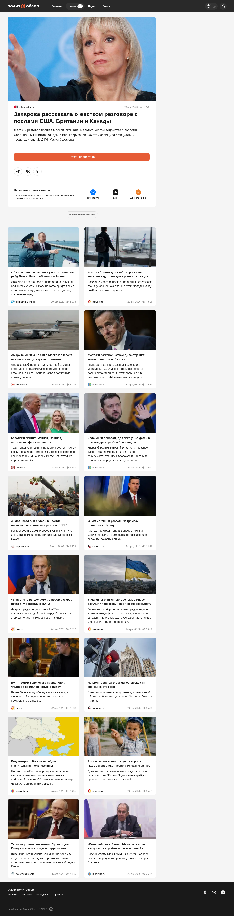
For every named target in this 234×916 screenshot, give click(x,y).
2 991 (149, 467)
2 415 (73, 873)
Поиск (106, 6)
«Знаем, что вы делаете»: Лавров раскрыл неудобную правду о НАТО (42, 601)
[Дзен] (223, 892)
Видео (92, 6)
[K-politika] (89, 384)
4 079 (73, 384)
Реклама (12, 894)
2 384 (149, 873)
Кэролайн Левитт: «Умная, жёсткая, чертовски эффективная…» (36, 440)
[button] (18, 171)
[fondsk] (13, 467)
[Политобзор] (23, 6)
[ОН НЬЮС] (13, 384)
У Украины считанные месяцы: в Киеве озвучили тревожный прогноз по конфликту (119, 601)
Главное (57, 6)
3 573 (149, 384)
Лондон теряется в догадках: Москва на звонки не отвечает (116, 684)
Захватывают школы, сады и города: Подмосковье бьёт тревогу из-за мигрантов (119, 763)
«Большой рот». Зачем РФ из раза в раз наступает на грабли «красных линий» (116, 846)
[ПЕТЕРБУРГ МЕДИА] (13, 874)
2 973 (73, 546)
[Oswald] (15, 106)
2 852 (73, 629)
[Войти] (223, 6)
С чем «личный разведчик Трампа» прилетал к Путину (113, 523)
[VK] (214, 892)
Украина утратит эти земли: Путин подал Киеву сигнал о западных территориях (40, 846)
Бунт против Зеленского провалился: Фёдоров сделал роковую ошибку (38, 684)
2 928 (149, 546)
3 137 (73, 467)
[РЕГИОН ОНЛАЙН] (89, 301)
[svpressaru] (13, 546)
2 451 (149, 790)
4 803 (73, 301)
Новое (75, 6)
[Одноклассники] (205, 892)
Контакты (26, 894)
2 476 (149, 708)
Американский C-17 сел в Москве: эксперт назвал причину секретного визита (41, 357)
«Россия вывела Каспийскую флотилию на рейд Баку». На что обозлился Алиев (42, 274)
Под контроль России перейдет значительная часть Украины (33, 763)
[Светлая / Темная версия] (211, 6)
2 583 (73, 708)
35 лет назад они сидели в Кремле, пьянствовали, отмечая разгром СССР (39, 523)
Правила (58, 894)
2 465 (73, 790)
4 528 (149, 301)
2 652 (149, 629)
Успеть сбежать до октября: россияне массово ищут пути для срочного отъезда (118, 274)
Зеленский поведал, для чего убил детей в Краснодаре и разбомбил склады (119, 440)
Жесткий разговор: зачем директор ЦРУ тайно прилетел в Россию (116, 357)
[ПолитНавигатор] (13, 301)
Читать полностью (82, 156)
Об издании (42, 894)
